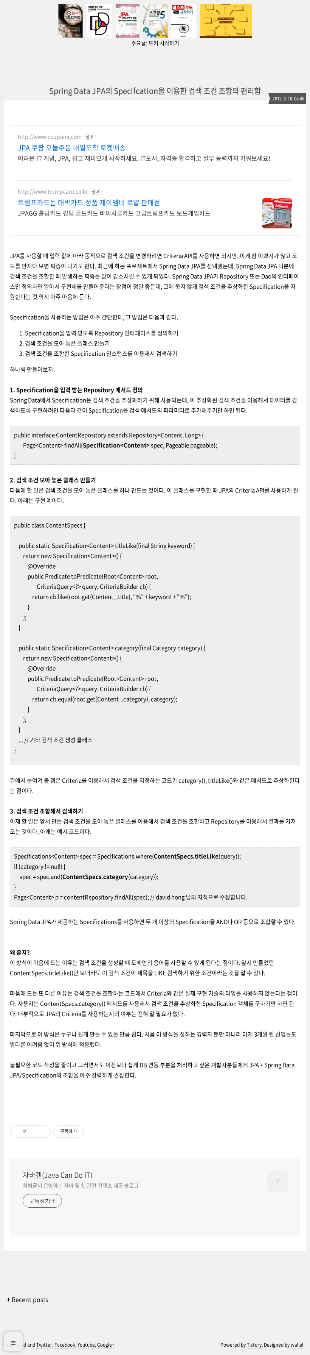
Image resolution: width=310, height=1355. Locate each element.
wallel (297, 1344)
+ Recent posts (27, 1299)
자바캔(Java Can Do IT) (58, 1175)
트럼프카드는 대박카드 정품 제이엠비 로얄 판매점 (89, 202)
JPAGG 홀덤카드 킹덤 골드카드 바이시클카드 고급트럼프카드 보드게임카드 (114, 212)
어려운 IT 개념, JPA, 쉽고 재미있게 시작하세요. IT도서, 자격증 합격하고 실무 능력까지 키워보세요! (144, 157)
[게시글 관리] (42, 1131)
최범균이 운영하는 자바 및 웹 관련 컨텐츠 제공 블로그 (81, 1185)
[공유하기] (33, 1131)
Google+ (106, 1344)
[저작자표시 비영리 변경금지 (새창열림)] (94, 1131)
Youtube (86, 1344)
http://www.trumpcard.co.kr (53, 191)
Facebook (64, 1344)
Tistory (254, 1344)
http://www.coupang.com (50, 136)
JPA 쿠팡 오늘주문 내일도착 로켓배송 (72, 147)
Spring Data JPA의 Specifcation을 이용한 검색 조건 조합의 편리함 (155, 90)
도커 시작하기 (164, 43)
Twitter (44, 1344)
